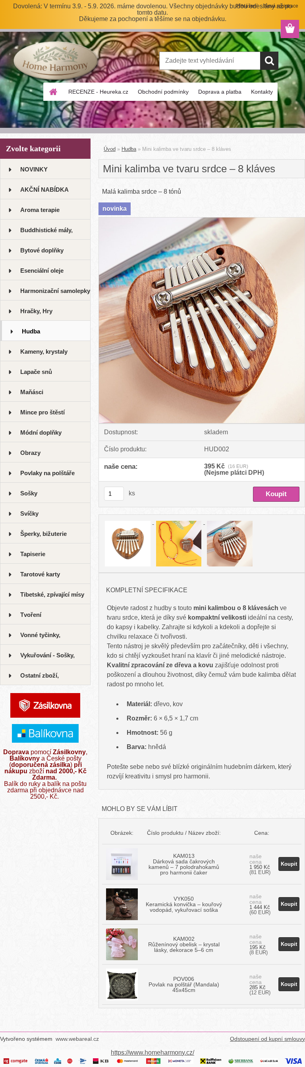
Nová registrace (281, 6)
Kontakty (262, 92)
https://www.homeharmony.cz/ (152, 1052)
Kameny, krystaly (44, 351)
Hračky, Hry (36, 311)
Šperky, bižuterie (43, 533)
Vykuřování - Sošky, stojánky (47, 658)
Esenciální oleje (42, 270)
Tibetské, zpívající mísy (52, 594)
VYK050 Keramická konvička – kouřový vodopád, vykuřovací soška (184, 904)
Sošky (28, 493)
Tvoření (30, 614)
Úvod (110, 149)
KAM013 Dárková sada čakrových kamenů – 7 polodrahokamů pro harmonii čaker (184, 864)
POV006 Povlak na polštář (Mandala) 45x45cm (184, 984)
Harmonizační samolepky (55, 290)
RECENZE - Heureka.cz (98, 92)
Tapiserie (32, 554)
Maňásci (31, 392)
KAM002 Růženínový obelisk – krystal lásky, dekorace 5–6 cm (184, 944)
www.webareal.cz (77, 1039)
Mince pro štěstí (42, 412)
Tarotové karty (40, 574)
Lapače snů (36, 371)
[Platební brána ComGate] (16, 1061)
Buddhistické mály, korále (46, 233)
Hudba (31, 331)
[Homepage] (54, 92)
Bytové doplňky (42, 250)
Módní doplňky (41, 432)
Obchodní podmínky (163, 92)
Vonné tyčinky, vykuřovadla (40, 638)
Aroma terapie (40, 209)
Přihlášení (246, 6)
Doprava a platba (219, 92)
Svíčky (29, 513)
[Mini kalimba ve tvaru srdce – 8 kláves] (202, 220)
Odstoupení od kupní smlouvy (267, 1039)
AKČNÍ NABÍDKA (44, 189)
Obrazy (30, 452)
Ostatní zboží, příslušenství (39, 678)
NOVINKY (34, 169)
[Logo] (54, 61)
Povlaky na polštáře (47, 473)
